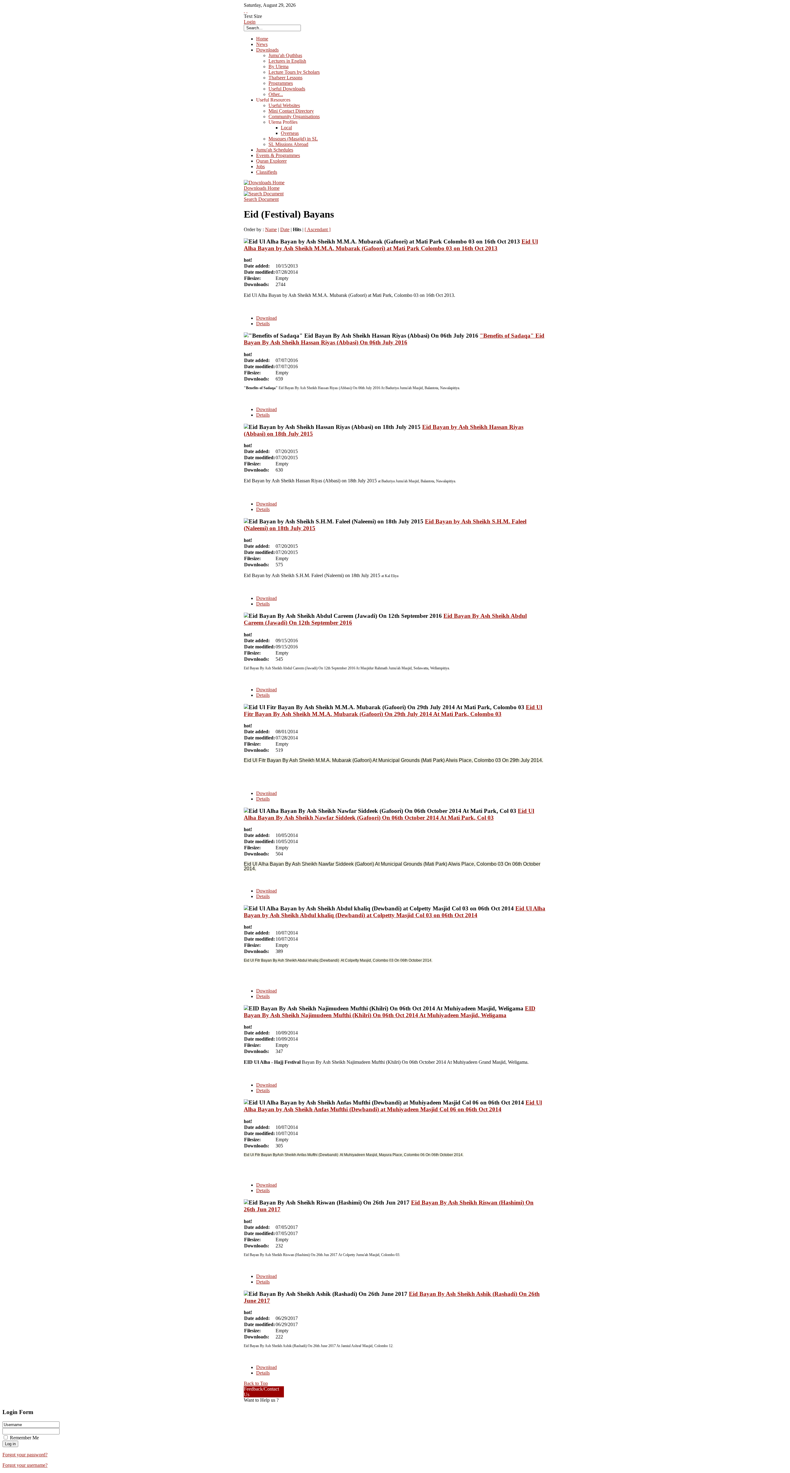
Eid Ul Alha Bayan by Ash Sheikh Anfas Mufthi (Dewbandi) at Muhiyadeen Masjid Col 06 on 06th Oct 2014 (393, 1106)
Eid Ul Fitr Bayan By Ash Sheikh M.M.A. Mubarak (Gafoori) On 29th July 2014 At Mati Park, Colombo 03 (393, 710)
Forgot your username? (25, 1465)
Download (266, 318)
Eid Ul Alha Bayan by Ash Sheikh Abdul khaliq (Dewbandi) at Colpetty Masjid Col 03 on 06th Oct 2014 (394, 911)
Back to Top (256, 1383)
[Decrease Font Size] (246, 10)
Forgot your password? (25, 1454)
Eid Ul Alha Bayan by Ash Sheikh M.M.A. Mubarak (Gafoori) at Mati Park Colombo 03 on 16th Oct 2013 (391, 245)
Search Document (261, 199)
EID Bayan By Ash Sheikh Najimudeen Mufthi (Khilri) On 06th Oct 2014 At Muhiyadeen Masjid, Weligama (389, 1011)
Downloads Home (262, 188)
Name (271, 229)
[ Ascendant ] (318, 229)
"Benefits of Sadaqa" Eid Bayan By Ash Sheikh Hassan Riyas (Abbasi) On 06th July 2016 (394, 339)
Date (284, 229)
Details (263, 323)
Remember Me (24, 1437)
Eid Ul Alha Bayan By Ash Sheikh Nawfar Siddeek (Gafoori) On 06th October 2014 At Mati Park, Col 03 (389, 814)
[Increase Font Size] (244, 10)
